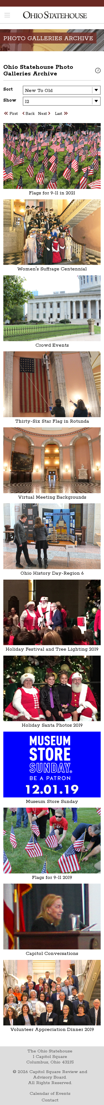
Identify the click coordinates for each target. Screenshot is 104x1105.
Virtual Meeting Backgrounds (52, 497)
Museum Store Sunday (52, 802)
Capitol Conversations (52, 954)
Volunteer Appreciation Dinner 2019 (52, 1030)
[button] (98, 70)
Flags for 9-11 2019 (52, 878)
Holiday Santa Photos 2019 (52, 725)
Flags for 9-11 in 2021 (52, 193)
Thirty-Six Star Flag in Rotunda (52, 421)
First (13, 113)
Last (58, 113)
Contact (50, 1100)
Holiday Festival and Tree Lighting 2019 (52, 649)
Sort (8, 89)
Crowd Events (52, 345)
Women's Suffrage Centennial (52, 269)
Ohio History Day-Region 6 (52, 573)
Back (30, 113)
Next (42, 113)
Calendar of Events (50, 1093)
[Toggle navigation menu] (7, 15)
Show (9, 100)
